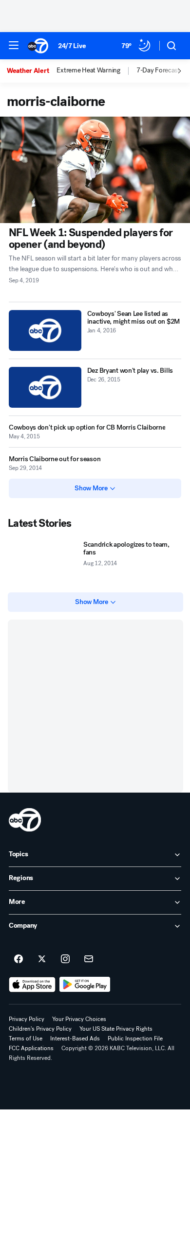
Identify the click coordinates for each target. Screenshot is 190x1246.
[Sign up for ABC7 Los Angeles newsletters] (88, 959)
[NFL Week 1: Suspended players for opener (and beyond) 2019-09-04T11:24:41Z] (95, 170)
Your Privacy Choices (79, 1019)
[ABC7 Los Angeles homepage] (38, 45)
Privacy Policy (26, 1019)
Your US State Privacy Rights (115, 1029)
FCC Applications (31, 1048)
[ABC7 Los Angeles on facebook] (18, 959)
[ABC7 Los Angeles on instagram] (65, 959)
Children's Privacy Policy (40, 1029)
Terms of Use (25, 1038)
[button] (13, 45)
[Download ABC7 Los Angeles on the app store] (32, 984)
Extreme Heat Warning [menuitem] (88, 70)
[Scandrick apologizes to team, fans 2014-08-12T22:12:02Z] (43, 561)
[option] (32, 71)
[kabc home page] (25, 819)
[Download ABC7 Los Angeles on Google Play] (85, 984)
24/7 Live (72, 46)
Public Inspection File (135, 1038)
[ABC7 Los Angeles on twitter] (42, 959)
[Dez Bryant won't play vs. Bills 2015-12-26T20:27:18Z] (45, 387)
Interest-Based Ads (75, 1038)
